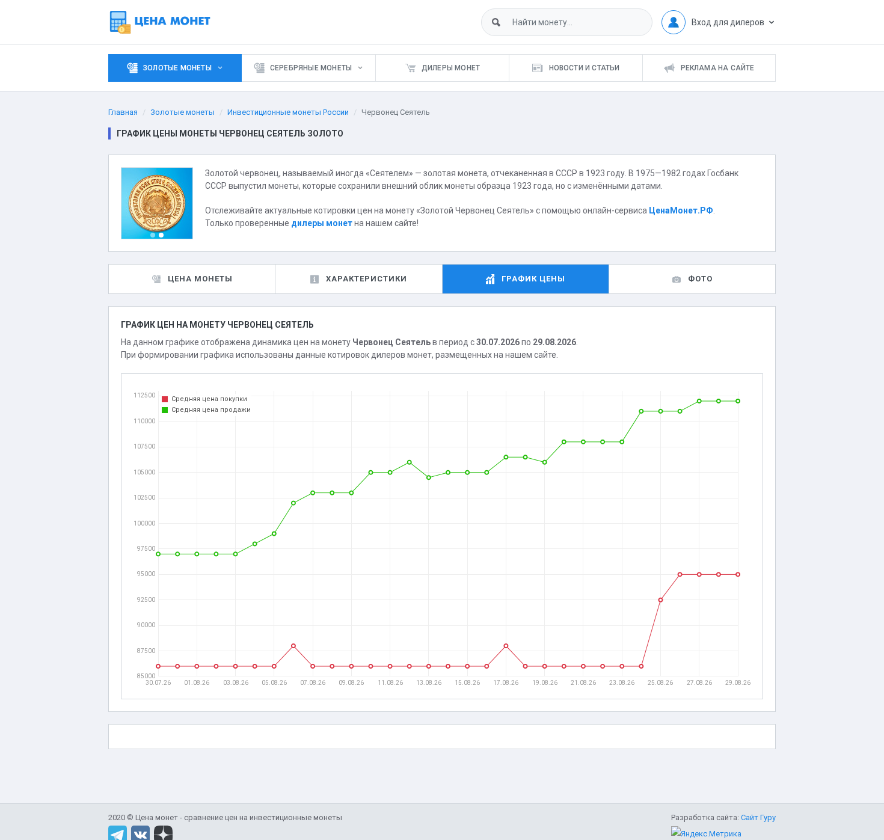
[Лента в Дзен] (163, 834)
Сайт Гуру (758, 817)
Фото (700, 278)
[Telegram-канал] (117, 834)
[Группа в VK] (140, 834)
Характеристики (366, 278)
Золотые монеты (182, 112)
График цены (533, 278)
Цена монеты (200, 278)
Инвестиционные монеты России (288, 112)
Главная (123, 112)
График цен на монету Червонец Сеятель (217, 325)
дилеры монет (321, 223)
